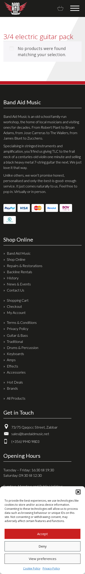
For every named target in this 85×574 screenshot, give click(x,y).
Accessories (16, 372)
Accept (42, 533)
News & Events (19, 284)
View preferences (42, 558)
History (13, 278)
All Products (16, 398)
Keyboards (15, 353)
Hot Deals (15, 382)
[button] (78, 492)
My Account (16, 312)
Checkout (14, 306)
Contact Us (15, 290)
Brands (12, 388)
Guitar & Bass (17, 335)
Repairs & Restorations (24, 265)
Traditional (15, 341)
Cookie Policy (31, 568)
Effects (12, 366)
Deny (43, 546)
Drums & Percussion (22, 347)
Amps (11, 360)
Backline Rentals (19, 272)
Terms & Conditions (22, 322)
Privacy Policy (51, 568)
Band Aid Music (15, 8)
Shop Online (16, 259)
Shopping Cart (18, 300)
